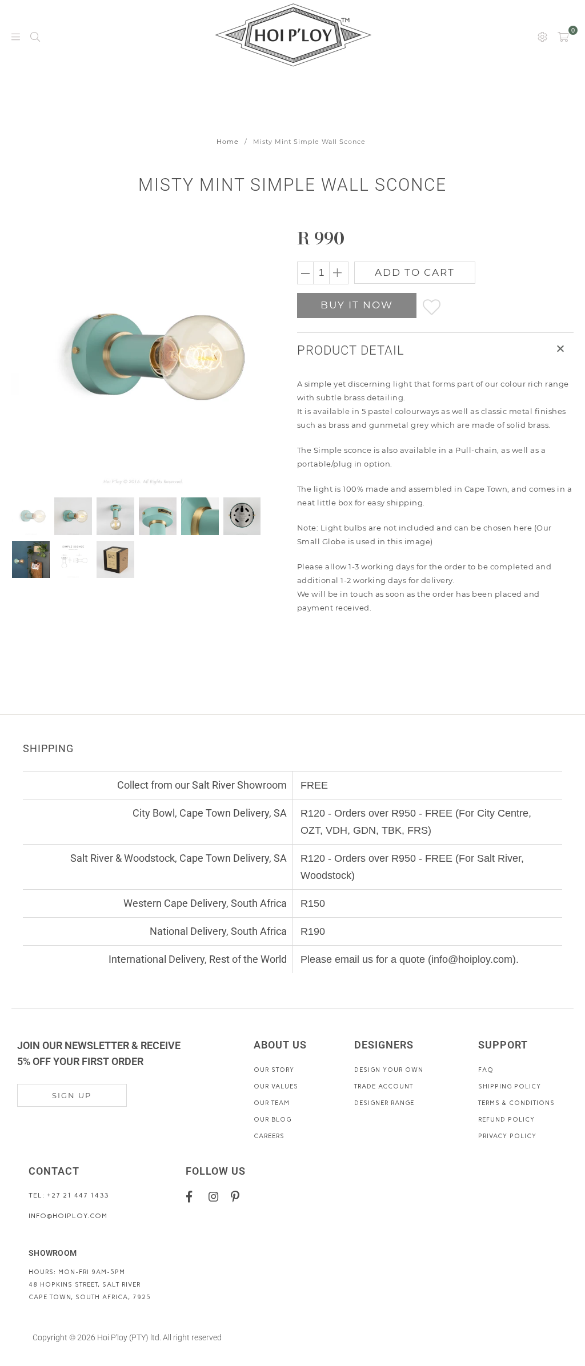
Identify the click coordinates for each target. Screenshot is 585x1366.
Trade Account (383, 1086)
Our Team (272, 1103)
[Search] (35, 36)
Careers (269, 1136)
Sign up (71, 1095)
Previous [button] (21, 357)
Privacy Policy (507, 1136)
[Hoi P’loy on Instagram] (216, 1196)
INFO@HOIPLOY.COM (68, 1216)
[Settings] (542, 36)
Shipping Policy (509, 1086)
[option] (143, 357)
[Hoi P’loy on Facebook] (193, 1196)
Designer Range (384, 1103)
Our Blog (272, 1119)
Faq (486, 1070)
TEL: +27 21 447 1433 (69, 1195)
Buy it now (356, 305)
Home (228, 142)
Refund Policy (506, 1119)
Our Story (274, 1070)
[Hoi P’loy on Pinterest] (238, 1196)
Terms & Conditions (516, 1103)
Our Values (276, 1086)
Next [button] (254, 357)
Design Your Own (388, 1070)
